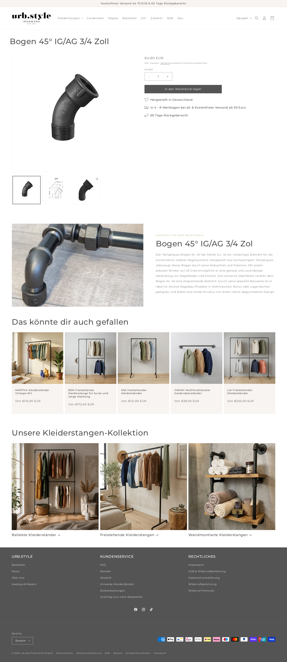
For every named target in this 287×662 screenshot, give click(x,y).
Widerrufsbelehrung (202, 584)
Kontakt (105, 571)
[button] (70, 18)
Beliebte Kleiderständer (34, 535)
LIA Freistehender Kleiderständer (239, 391)
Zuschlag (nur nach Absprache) (121, 596)
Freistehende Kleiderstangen (127, 535)
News (15, 571)
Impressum (196, 564)
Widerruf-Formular (201, 590)
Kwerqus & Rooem (24, 584)
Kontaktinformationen (138, 653)
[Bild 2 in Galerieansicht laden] (56, 190)
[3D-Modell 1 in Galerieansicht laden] (85, 190)
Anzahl (148, 69)
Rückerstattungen (112, 590)
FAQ (103, 564)
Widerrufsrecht (64, 653)
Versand (165, 63)
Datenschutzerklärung (204, 577)
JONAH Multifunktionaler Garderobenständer (192, 391)
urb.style (25, 653)
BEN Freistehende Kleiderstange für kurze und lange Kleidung (88, 393)
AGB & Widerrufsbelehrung (207, 571)
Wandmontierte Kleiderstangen (218, 535)
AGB (107, 653)
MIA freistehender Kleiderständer (134, 391)
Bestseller (18, 564)
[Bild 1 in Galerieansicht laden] (26, 190)
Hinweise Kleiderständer (117, 584)
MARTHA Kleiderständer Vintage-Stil (32, 391)
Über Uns (18, 577)
